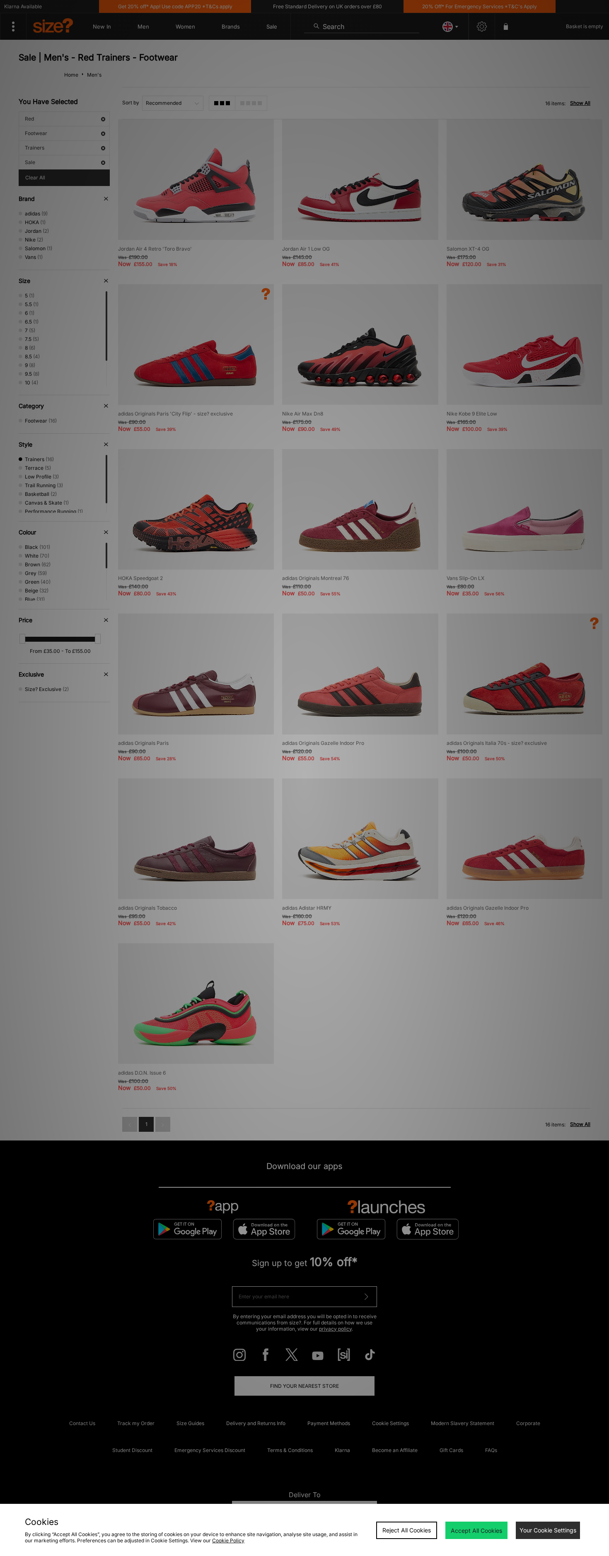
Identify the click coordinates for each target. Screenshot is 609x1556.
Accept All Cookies (476, 1530)
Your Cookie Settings (548, 1530)
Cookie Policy (228, 1540)
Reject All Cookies (406, 1530)
